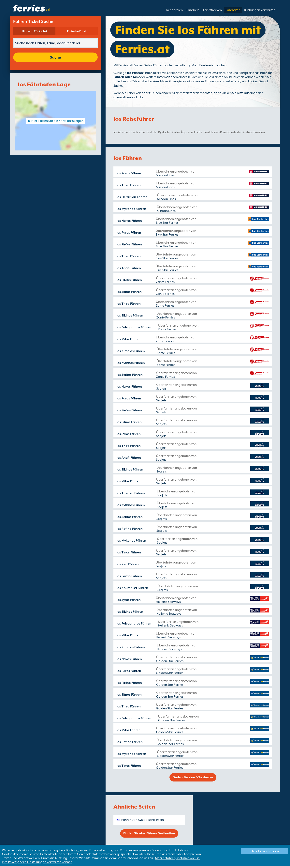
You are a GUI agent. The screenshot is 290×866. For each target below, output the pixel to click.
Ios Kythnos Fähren (131, 363)
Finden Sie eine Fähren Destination (149, 833)
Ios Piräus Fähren (129, 244)
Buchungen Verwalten (259, 10)
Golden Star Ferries (169, 661)
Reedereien (174, 10)
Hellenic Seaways (168, 602)
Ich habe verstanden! (265, 851)
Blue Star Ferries (167, 222)
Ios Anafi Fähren (129, 268)
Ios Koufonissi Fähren (132, 588)
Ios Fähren (135, 73)
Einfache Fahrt (76, 31)
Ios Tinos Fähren (129, 552)
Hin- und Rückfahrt (34, 31)
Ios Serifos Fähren (130, 375)
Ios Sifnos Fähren (129, 292)
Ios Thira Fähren (129, 185)
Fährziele (192, 10)
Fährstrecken (212, 10)
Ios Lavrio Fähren (129, 576)
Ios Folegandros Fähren (134, 327)
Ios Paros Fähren (129, 173)
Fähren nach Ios (125, 77)
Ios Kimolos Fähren (131, 351)
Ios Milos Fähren (128, 339)
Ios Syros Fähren (129, 434)
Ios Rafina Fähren (130, 529)
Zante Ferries (165, 282)
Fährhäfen (232, 10)
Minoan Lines (165, 175)
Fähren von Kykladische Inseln (142, 820)
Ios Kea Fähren (128, 564)
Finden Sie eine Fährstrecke (193, 777)
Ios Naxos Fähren (129, 221)
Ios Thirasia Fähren (131, 493)
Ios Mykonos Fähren (131, 209)
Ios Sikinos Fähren (130, 315)
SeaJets (161, 388)
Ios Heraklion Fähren (132, 197)
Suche (55, 57)
